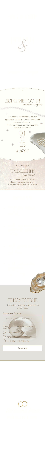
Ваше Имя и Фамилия (12, 313)
